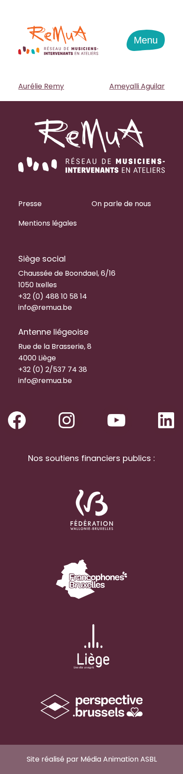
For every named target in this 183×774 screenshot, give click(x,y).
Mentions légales (47, 223)
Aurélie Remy (41, 86)
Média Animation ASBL (118, 759)
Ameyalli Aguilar (137, 86)
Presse (30, 204)
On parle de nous (121, 204)
